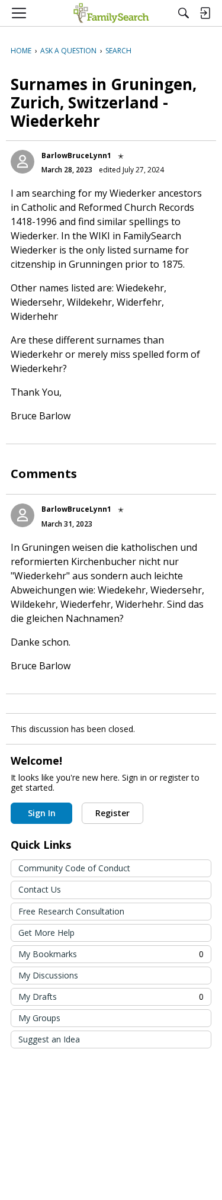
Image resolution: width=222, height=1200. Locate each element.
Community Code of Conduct (74, 868)
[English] (111, 13)
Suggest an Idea (49, 1039)
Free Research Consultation (71, 911)
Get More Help (46, 932)
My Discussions (48, 975)
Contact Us (39, 889)
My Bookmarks (111, 954)
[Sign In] (204, 13)
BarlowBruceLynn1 (76, 155)
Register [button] (112, 813)
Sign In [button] (42, 813)
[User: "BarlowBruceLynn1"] (22, 162)
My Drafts (111, 996)
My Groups (39, 1017)
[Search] (183, 13)
